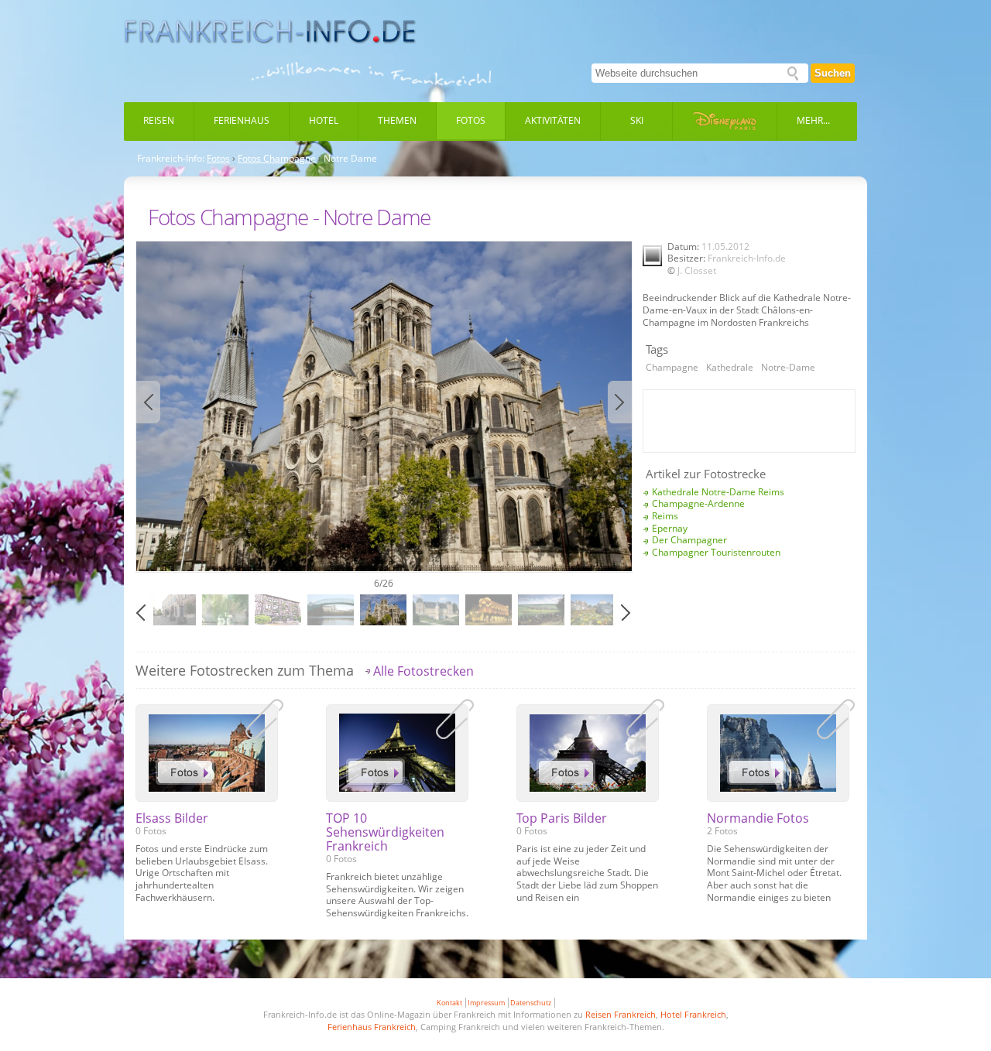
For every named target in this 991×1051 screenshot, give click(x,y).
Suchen (832, 73)
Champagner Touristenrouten (716, 552)
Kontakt (449, 1003)
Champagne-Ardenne (698, 503)
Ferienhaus (241, 120)
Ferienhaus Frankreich (371, 1026)
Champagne (672, 367)
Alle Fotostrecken (423, 671)
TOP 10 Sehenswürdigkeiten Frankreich (385, 832)
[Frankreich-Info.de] (270, 31)
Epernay (670, 528)
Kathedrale (729, 367)
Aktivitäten (553, 120)
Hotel (323, 120)
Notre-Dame (788, 367)
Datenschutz (530, 1003)
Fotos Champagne (277, 158)
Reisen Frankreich (620, 1014)
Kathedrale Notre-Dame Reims (718, 491)
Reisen (158, 120)
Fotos (470, 120)
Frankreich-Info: (170, 158)
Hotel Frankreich (693, 1014)
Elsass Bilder (171, 818)
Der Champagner (689, 539)
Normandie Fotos (758, 818)
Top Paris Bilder (561, 818)
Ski (636, 120)
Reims (665, 515)
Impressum (486, 1003)
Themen (397, 120)
